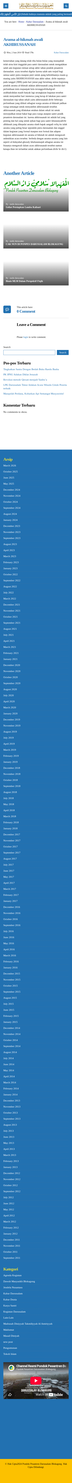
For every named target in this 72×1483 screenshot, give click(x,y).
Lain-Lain (8, 1317)
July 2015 (8, 1003)
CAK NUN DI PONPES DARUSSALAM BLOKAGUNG (34, 244)
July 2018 (8, 798)
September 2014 (11, 1046)
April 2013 (9, 1149)
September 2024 (11, 508)
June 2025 (8, 477)
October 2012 (10, 1185)
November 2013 (11, 1106)
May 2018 (8, 804)
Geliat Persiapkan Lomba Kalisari (23, 207)
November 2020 (11, 671)
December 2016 (11, 907)
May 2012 (8, 1209)
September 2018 (11, 786)
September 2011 (11, 1258)
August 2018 (10, 792)
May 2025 (8, 483)
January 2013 (10, 1167)
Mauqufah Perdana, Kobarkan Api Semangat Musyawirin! (33, 393)
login (25, 337)
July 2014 (8, 1058)
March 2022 (9, 598)
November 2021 (11, 610)
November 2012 (11, 1179)
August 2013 (10, 1124)
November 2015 (11, 979)
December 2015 (11, 973)
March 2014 (9, 1082)
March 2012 (9, 1221)
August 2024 (10, 514)
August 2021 (10, 629)
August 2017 (10, 858)
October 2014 (10, 1040)
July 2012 (8, 1197)
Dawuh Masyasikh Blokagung (19, 1281)
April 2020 (9, 701)
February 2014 (11, 1088)
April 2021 (9, 641)
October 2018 (10, 780)
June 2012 (8, 1203)
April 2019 (9, 743)
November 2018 (11, 774)
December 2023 (11, 526)
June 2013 (8, 1137)
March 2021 (9, 647)
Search (7, 347)
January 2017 (10, 901)
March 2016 (9, 955)
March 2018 (9, 816)
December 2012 (11, 1173)
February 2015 (11, 1016)
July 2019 (8, 737)
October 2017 (10, 846)
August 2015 (10, 997)
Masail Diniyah (11, 1335)
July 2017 (8, 864)
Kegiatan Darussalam (14, 1311)
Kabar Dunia (10, 1299)
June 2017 (8, 870)
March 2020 (9, 707)
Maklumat (8, 1329)
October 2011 (10, 1251)
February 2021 (11, 653)
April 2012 (9, 1215)
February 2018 (11, 822)
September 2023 (11, 538)
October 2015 (10, 985)
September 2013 (11, 1118)
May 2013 (8, 1143)
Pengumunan (10, 1348)
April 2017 (9, 883)
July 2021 (8, 635)
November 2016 (11, 913)
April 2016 (9, 949)
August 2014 (10, 1052)
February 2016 (11, 961)
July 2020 (8, 695)
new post (8, 1342)
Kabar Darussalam (35, 21)
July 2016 (8, 931)
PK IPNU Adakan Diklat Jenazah (20, 374)
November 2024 (11, 495)
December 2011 (11, 1239)
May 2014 (8, 1070)
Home (21, 21)
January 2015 (10, 1022)
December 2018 (11, 768)
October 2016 (10, 919)
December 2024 (11, 489)
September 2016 (11, 925)
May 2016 (8, 943)
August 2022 (10, 586)
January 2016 (10, 967)
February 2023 (11, 562)
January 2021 (10, 659)
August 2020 (10, 689)
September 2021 (11, 622)
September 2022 (11, 580)
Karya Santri (9, 1305)
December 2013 (11, 1100)
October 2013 (10, 1112)
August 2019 (10, 731)
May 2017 (8, 876)
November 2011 (11, 1245)
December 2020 (11, 665)
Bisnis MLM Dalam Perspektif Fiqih (24, 281)
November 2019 (11, 725)
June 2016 (8, 937)
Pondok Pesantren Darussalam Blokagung (42, 1464)
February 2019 (11, 756)
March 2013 (9, 1155)
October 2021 (10, 616)
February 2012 (11, 1227)
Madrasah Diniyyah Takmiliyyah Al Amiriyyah (27, 1323)
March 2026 (9, 465)
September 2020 (11, 683)
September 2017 (11, 852)
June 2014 (8, 1064)
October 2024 (10, 501)
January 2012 (10, 1233)
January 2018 (10, 828)
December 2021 (11, 604)
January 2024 (10, 520)
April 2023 (9, 550)
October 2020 (10, 677)
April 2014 (9, 1076)
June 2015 (8, 1010)
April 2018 (9, 810)
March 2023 (9, 556)
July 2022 (8, 592)
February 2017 (11, 895)
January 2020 (10, 713)
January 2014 (10, 1094)
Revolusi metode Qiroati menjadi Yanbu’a (25, 379)
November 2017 (11, 840)
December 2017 (11, 834)
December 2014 (11, 1028)
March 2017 (9, 889)
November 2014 (11, 1034)
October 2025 (10, 471)
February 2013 (11, 1161)
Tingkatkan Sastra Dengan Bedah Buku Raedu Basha (31, 369)
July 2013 (8, 1131)
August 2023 (10, 544)
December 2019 (11, 719)
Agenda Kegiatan (12, 1275)
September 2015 (11, 991)
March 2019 (9, 749)
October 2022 (10, 574)
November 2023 (11, 532)
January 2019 (10, 762)
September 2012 (11, 1191)
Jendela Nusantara (12, 1287)
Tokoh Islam (9, 1354)
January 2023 (10, 568)
